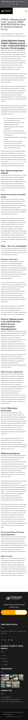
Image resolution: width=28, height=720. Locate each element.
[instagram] (10, 4)
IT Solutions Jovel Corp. (19, 714)
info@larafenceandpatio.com (12, 699)
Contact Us (5, 664)
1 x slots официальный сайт (16, 161)
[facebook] (2, 640)
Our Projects (5, 661)
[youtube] (16, 4)
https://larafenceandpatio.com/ (14, 701)
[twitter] (13, 4)
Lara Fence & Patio (17, 716)
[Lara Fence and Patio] (6, 11)
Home (3, 655)
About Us (4, 658)
